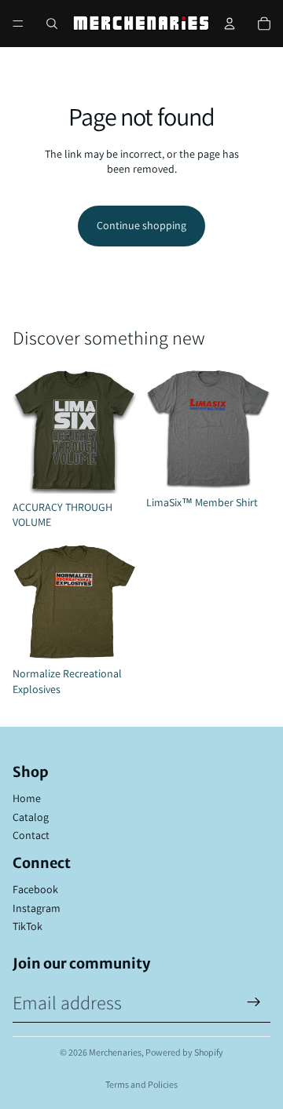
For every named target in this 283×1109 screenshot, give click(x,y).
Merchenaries (115, 1052)
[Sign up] (253, 1002)
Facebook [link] (35, 889)
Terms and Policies (141, 1084)
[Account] (229, 23)
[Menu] (18, 23)
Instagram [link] (37, 908)
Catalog (31, 817)
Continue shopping (141, 225)
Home (27, 798)
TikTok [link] (27, 926)
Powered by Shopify (184, 1052)
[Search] (52, 23)
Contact (31, 835)
